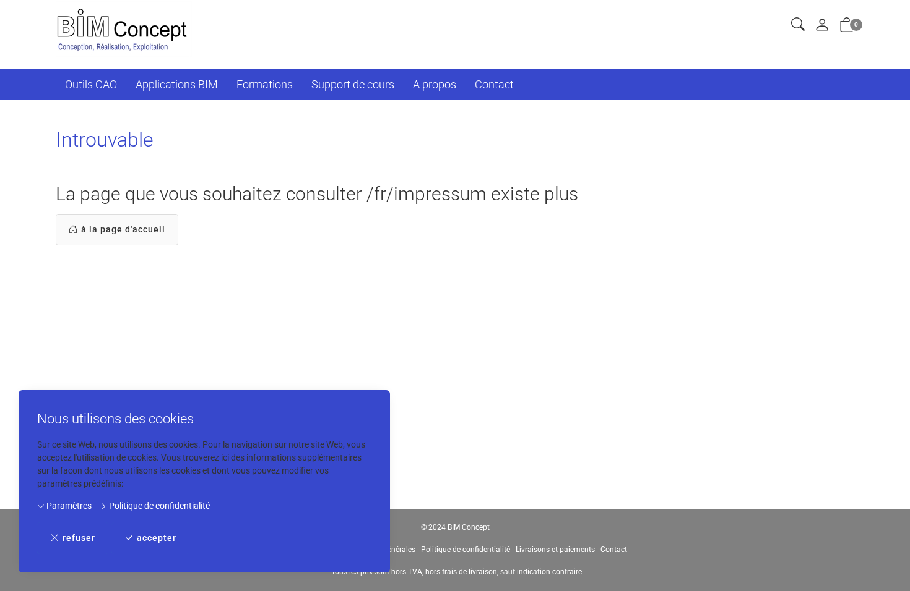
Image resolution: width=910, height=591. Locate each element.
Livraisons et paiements (555, 549)
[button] (798, 25)
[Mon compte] (822, 26)
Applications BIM (177, 84)
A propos (434, 84)
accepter (156, 538)
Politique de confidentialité (158, 506)
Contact (494, 84)
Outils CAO (91, 84)
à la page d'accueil (123, 229)
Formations (264, 84)
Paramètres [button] (68, 506)
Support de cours (352, 84)
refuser (79, 538)
